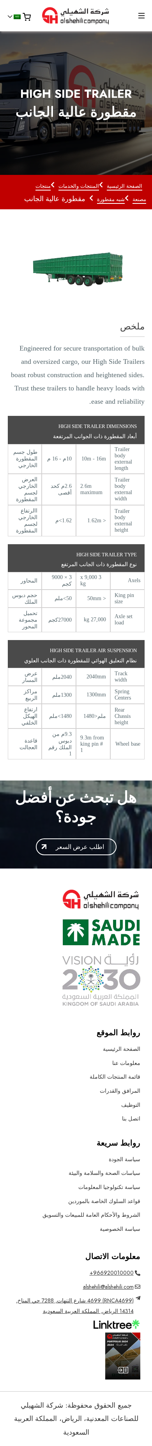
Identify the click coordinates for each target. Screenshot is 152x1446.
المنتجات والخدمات (78, 186)
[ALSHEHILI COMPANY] (76, 15)
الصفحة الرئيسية (124, 186)
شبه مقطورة (111, 199)
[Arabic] (17, 16)
